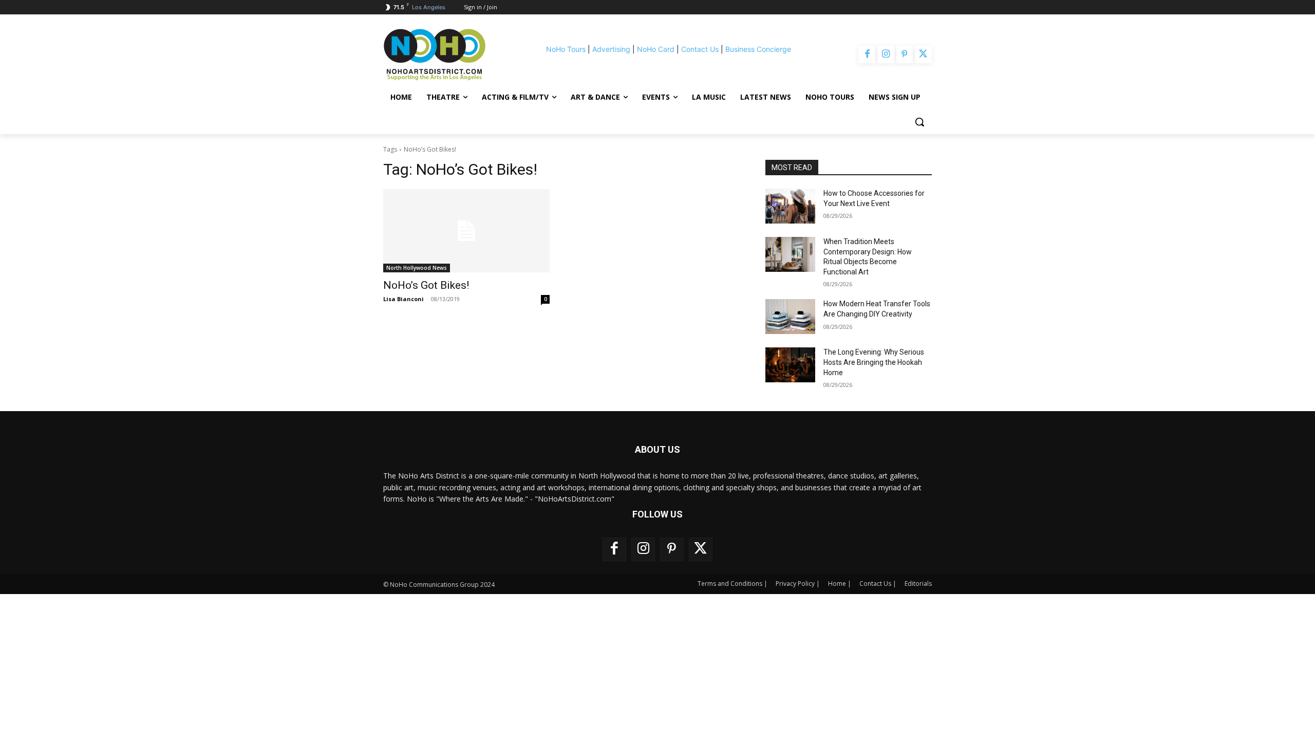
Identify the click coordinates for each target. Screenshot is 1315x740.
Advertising (611, 49)
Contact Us (700, 49)
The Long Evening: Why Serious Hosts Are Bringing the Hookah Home (873, 362)
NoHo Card (655, 49)
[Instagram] (885, 54)
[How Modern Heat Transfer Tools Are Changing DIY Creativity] (790, 316)
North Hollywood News (416, 267)
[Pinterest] (904, 54)
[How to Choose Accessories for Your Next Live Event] (790, 206)
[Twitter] (923, 54)
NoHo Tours (566, 49)
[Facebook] (867, 54)
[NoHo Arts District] (449, 54)
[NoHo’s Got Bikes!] (466, 230)
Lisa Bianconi (403, 299)
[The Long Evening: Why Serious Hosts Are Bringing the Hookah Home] (790, 364)
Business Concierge (758, 49)
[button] (919, 121)
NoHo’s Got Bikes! (426, 285)
